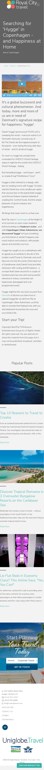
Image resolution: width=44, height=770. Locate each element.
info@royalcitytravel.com (13, 703)
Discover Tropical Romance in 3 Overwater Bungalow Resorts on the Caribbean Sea (22, 498)
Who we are (7, 707)
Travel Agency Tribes (34, 760)
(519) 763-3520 (11, 697)
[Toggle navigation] (38, 4)
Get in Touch (22, 667)
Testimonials (8, 719)
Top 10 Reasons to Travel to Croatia (21, 415)
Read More (4, 442)
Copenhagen (22, 219)
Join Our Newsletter (29, 765)
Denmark (6, 295)
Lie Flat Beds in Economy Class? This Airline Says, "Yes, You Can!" (22, 580)
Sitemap (21, 762)
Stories (12, 66)
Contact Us (7, 711)
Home (6, 66)
